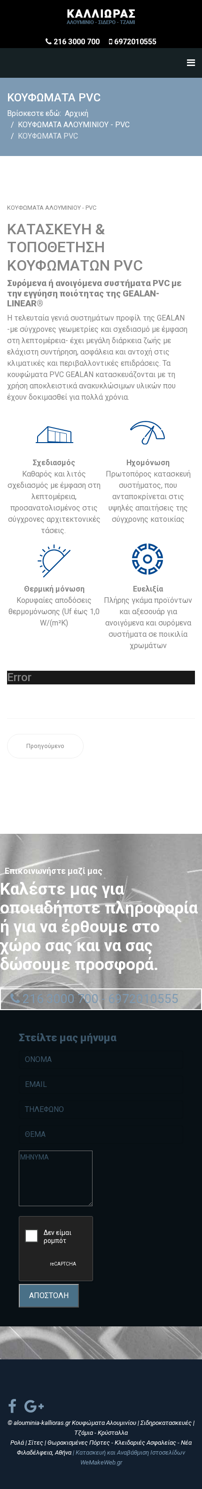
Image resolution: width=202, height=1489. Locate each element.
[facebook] (12, 1406)
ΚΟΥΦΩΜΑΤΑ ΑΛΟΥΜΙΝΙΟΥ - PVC (51, 207)
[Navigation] (191, 63)
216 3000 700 (77, 41)
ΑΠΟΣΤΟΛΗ (49, 1295)
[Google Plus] (34, 1406)
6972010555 (135, 41)
